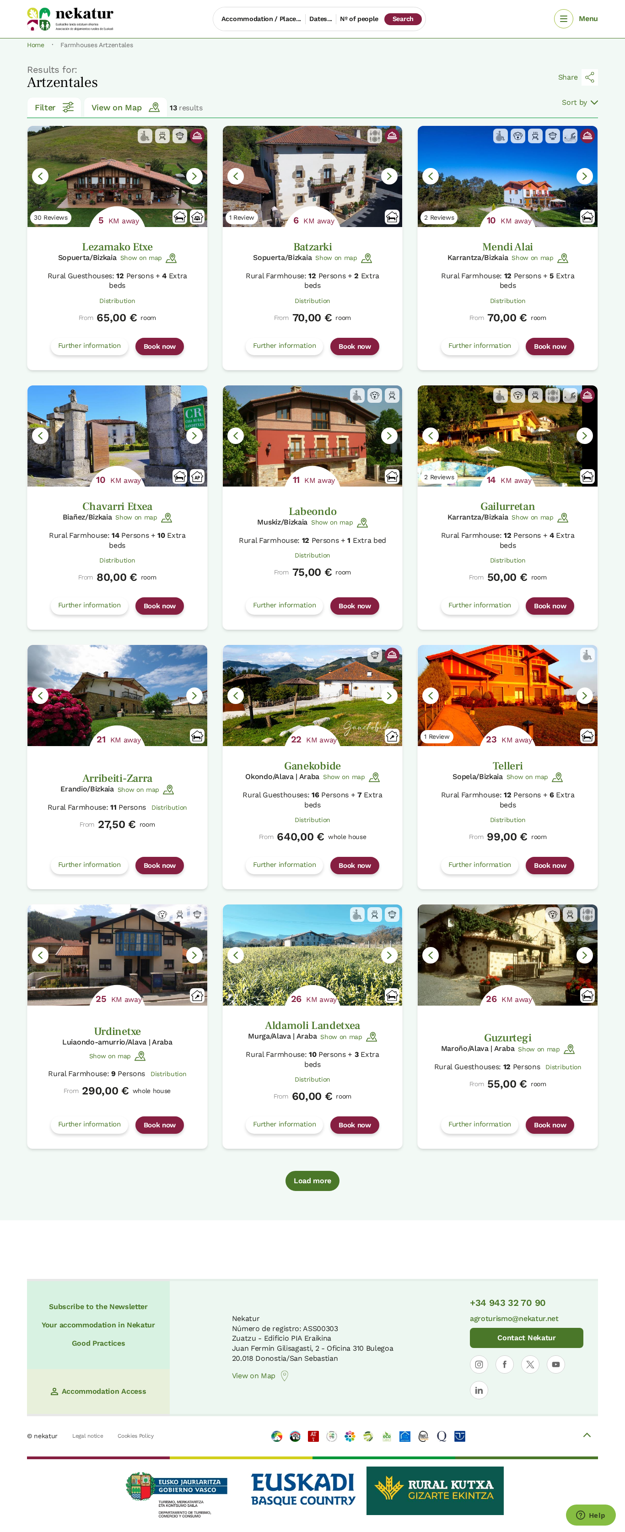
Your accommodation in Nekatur (98, 1325)
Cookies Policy (136, 1436)
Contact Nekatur (526, 1337)
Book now (160, 346)
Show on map (141, 257)
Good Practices (98, 1343)
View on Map (116, 107)
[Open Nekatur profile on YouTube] (556, 1364)
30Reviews (51, 217)
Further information (89, 345)
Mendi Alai (507, 247)
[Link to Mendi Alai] (508, 176)
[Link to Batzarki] (313, 176)
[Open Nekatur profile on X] (530, 1364)
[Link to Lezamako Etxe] (117, 176)
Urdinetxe (117, 1031)
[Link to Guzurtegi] (508, 955)
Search (403, 18)
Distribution (117, 300)
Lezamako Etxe (117, 247)
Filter (45, 107)
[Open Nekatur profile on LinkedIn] (479, 1390)
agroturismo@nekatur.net (514, 1318)
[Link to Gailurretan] (508, 436)
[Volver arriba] (587, 1436)
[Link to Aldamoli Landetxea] (313, 955)
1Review (241, 217)
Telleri (508, 766)
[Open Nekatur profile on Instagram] (479, 1364)
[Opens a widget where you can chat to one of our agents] (591, 1516)
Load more (312, 1180)
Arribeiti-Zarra (117, 778)
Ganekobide (312, 766)
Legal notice (87, 1436)
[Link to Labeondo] (313, 436)
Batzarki (312, 247)
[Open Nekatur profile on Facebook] (505, 1364)
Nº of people (359, 18)
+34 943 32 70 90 (508, 1302)
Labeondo (312, 511)
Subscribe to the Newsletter (98, 1306)
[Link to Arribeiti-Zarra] (117, 695)
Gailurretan (507, 506)
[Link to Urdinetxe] (117, 955)
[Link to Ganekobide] (313, 695)
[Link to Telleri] (508, 695)
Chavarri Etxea (117, 506)
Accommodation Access (104, 1391)
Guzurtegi (507, 1038)
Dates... (320, 18)
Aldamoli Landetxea (312, 1025)
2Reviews (439, 217)
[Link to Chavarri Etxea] (117, 436)
